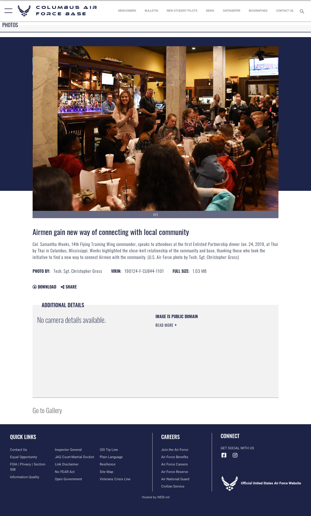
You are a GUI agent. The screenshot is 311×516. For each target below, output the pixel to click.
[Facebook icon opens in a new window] (224, 455)
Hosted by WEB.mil (155, 497)
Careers (170, 437)
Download (46, 287)
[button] (7, 11)
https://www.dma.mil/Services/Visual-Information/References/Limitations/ (209, 360)
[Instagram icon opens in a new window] (235, 455)
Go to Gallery (47, 410)
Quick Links (23, 437)
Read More (165, 325)
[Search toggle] (303, 11)
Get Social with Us (237, 448)
